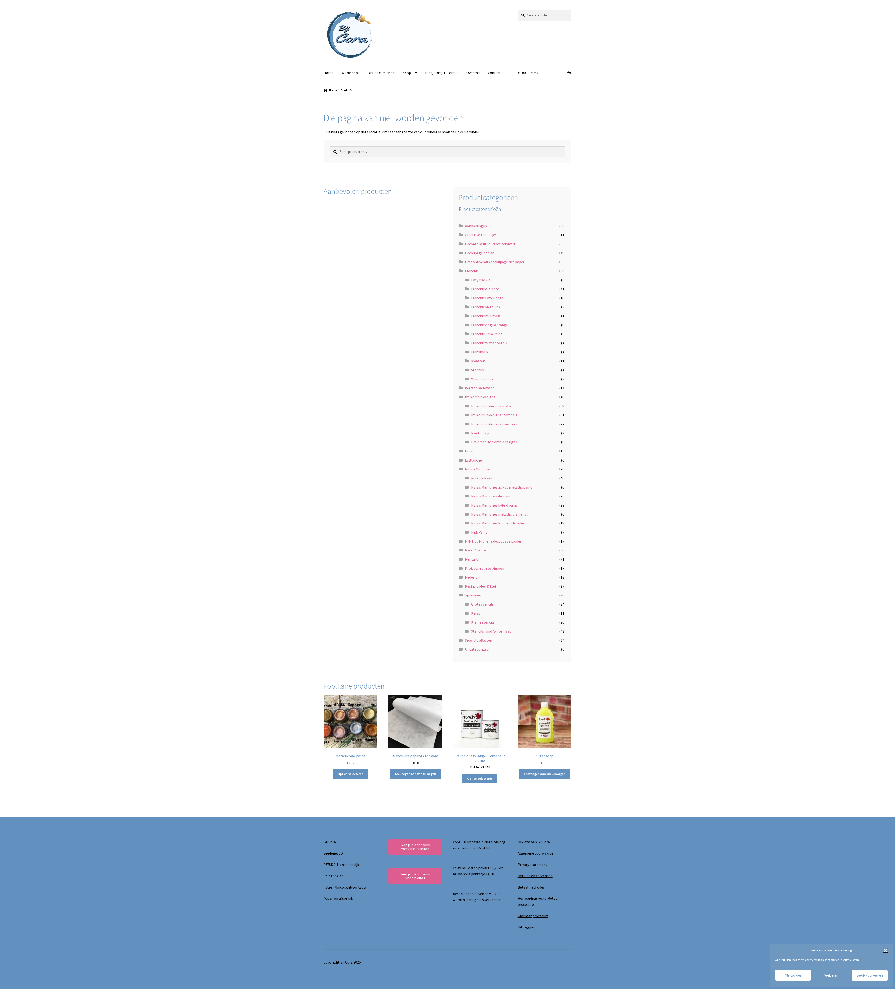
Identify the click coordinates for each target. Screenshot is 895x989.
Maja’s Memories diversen (491, 496)
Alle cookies (793, 975)
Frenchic (471, 271)
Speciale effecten (478, 640)
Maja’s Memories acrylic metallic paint (501, 487)
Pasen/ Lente (475, 550)
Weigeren (831, 975)
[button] (885, 950)
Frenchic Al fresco (485, 288)
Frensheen (479, 352)
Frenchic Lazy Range (487, 298)
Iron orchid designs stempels (494, 415)
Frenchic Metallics (485, 306)
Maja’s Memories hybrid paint (494, 505)
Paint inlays (480, 433)
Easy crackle (480, 280)
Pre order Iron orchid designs (494, 442)
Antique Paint (482, 478)
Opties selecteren (350, 774)
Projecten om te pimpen (484, 568)
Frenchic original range (489, 325)
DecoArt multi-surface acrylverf (490, 243)
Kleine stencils (483, 622)
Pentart (471, 559)
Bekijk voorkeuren (870, 975)
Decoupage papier (479, 253)
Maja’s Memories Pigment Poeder (497, 523)
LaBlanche (473, 460)
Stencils (477, 370)
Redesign (472, 577)
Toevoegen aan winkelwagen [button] (415, 774)
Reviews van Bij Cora (534, 842)
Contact (494, 72)
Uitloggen (526, 927)
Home (328, 72)
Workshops (350, 72)
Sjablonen (473, 595)
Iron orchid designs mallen (492, 406)
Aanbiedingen (476, 226)
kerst (469, 451)
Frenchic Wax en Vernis (489, 343)
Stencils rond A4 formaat (491, 631)
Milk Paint (479, 532)
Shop (407, 72)
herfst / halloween (480, 388)
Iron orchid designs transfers (494, 424)
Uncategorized (477, 649)
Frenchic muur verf (486, 316)
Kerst (475, 613)
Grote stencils (482, 604)
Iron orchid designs (480, 397)
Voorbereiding (482, 379)
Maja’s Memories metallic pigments (499, 514)
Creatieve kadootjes (481, 234)
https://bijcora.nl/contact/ (345, 887)
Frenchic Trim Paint (486, 333)
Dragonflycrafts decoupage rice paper (494, 261)
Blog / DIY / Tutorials (441, 72)
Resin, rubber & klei (480, 586)
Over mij (473, 72)
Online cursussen (381, 72)
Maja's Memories (478, 469)
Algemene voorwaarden (536, 853)
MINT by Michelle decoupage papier (493, 541)
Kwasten (478, 360)
